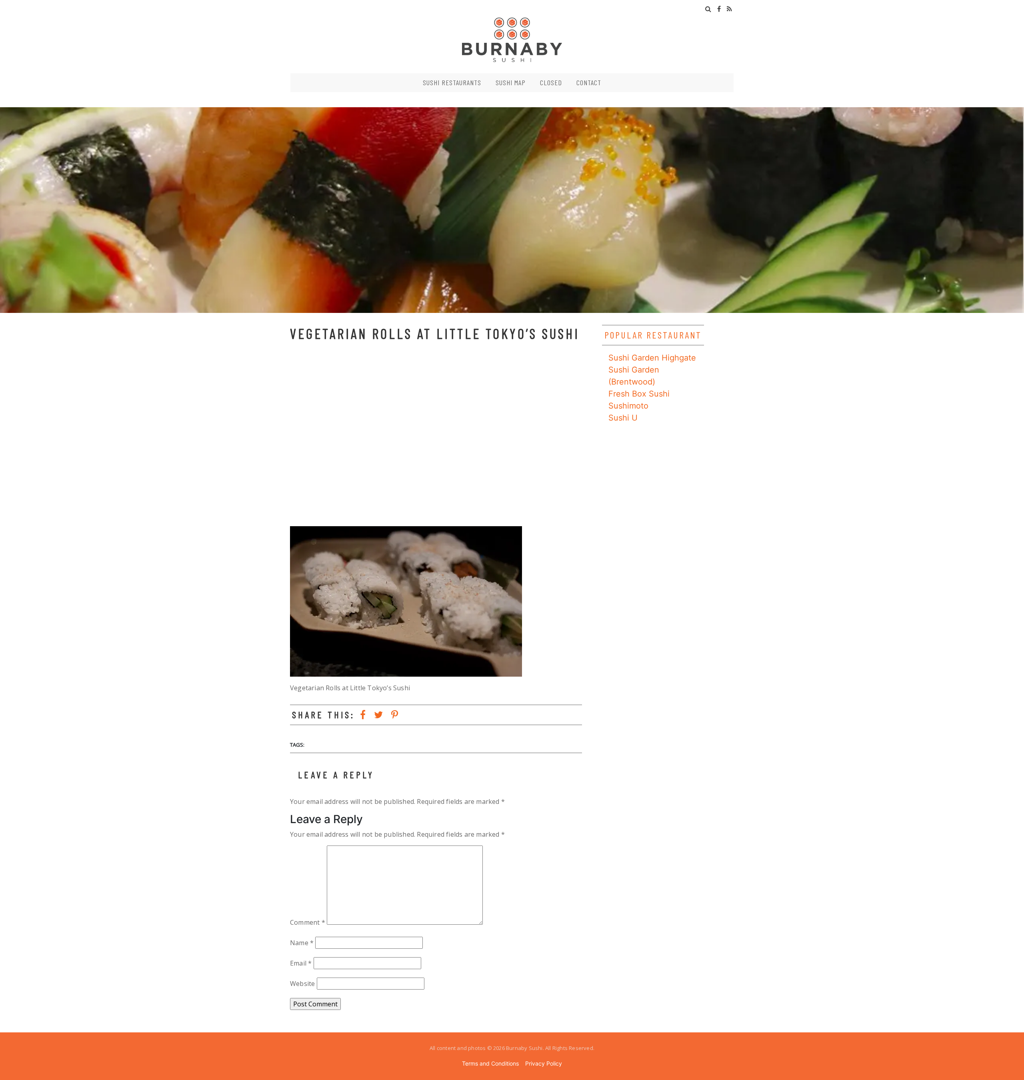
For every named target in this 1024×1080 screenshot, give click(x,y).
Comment (307, 922)
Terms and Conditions (490, 1063)
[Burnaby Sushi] (512, 39)
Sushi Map (511, 82)
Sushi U (623, 418)
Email (301, 963)
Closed (551, 82)
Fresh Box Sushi (639, 394)
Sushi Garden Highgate (652, 358)
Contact (588, 82)
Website (302, 983)
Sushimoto (628, 406)
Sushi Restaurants (452, 82)
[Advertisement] (436, 435)
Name (302, 942)
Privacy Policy (543, 1063)
